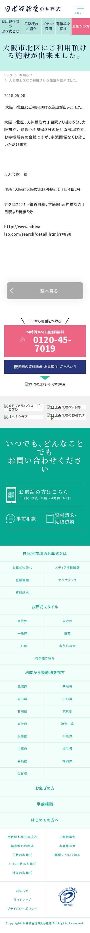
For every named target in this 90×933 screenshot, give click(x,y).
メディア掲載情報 (67, 567)
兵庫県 (23, 736)
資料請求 (22, 592)
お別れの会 (67, 646)
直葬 (67, 633)
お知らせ (22, 890)
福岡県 (67, 761)
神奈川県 (67, 723)
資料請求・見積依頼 (66, 518)
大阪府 (23, 723)
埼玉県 (67, 748)
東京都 (67, 711)
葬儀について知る (67, 855)
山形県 (67, 699)
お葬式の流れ (22, 567)
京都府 (23, 748)
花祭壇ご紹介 (45, 658)
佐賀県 (23, 773)
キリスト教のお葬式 (22, 863)
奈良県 (23, 761)
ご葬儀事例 (68, 837)
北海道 (23, 686)
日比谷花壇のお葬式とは (10, 26)
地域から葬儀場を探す (45, 672)
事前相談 (26, 518)
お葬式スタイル (45, 606)
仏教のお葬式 (22, 855)
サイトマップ (22, 899)
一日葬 (23, 646)
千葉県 (67, 736)
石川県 (23, 711)
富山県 (23, 699)
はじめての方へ (45, 819)
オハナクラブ (67, 580)
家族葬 (23, 621)
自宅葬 (67, 621)
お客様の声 (67, 846)
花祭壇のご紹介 (31, 26)
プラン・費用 (48, 26)
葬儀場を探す (63, 26)
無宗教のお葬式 (22, 846)
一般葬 (23, 633)
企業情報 (22, 580)
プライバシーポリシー (22, 908)
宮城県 (67, 686)
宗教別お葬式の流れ (22, 837)
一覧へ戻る (47, 291)
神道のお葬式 (22, 872)
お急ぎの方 (81, 26)
